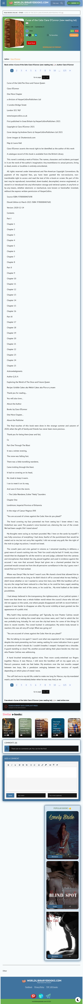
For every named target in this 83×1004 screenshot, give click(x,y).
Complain (73, 35)
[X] (30, 35)
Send (10, 795)
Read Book (31, 43)
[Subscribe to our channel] (34, 996)
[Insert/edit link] (42, 765)
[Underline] (15, 765)
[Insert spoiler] (53, 765)
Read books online (11, 13)
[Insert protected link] (45, 765)
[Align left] (19, 765)
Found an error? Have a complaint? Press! (23, 706)
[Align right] (26, 765)
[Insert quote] (50, 765)
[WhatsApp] (33, 35)
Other (21, 13)
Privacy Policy (39, 987)
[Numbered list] (34, 765)
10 (55, 70)
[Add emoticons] (38, 765)
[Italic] (11, 765)
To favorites (53, 35)
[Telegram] (27, 35)
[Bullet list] (31, 765)
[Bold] (8, 765)
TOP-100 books (52, 987)
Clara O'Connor (15, 59)
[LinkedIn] (36, 35)
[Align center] (23, 765)
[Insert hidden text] (57, 765)
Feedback (28, 987)
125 (64, 70)
